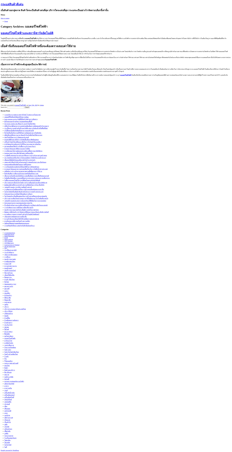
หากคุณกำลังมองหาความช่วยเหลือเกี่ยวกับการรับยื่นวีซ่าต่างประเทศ (26, 169)
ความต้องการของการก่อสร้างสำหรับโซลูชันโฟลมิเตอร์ (21, 214)
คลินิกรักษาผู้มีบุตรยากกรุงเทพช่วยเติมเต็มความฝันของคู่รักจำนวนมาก (26, 126)
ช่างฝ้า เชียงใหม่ (9, 279)
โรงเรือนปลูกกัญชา (10, 438)
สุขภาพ (6, 374)
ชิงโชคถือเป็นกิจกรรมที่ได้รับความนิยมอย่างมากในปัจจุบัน (22, 133)
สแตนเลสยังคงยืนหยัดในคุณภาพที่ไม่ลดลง (17, 164)
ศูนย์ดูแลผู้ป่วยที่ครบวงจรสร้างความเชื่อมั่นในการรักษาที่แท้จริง (24, 185)
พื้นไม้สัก (7, 334)
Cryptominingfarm (9, 233)
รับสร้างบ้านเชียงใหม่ (11, 354)
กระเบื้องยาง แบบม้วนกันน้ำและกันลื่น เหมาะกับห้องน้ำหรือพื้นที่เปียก (26, 128)
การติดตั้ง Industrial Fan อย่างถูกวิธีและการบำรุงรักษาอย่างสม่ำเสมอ (25, 155)
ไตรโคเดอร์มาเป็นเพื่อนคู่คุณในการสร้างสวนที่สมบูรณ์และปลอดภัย (25, 196)
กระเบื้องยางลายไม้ (10, 250)
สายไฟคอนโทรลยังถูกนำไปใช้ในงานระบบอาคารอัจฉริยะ (22, 144)
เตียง (5, 406)
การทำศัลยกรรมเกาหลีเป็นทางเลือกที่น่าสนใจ (18, 207)
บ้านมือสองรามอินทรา (11, 320)
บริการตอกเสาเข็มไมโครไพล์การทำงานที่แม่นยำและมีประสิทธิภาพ (25, 182)
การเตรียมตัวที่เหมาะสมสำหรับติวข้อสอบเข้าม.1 (19, 225)
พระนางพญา (8, 331)
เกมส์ (6, 390)
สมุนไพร (7, 365)
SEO (5, 248)
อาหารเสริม (8, 388)
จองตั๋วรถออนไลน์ (10, 270)
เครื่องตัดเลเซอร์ (9, 395)
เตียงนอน (7, 408)
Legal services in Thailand (11, 245)
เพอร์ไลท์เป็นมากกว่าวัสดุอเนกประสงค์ (16, 137)
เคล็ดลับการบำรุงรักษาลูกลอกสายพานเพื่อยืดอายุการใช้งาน (23, 171)
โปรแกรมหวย (8, 436)
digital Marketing (9, 236)
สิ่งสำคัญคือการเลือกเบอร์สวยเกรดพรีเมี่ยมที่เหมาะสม (21, 173)
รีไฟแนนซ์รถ (8, 361)
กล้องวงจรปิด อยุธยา (10, 254)
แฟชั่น (6, 433)
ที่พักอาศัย (7, 297)
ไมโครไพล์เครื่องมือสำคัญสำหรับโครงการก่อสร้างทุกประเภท (23, 191)
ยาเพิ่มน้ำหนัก (8, 343)
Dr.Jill (6, 238)
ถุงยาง (6, 291)
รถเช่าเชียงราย (9, 345)
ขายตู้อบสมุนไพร (9, 261)
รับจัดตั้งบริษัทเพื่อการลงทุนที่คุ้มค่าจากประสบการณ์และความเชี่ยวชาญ (27, 178)
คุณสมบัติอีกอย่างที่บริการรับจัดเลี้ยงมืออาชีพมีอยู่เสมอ (21, 139)
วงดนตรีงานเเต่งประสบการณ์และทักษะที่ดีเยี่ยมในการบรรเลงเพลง (25, 201)
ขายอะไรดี (7, 264)
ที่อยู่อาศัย (7, 300)
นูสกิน (6, 304)
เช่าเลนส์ (7, 404)
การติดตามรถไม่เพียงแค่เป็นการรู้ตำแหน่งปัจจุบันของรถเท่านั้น (24, 189)
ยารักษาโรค (8, 340)
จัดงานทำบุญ (8, 273)
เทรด (6, 413)
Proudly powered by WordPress (10, 450)
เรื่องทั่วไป (7, 422)
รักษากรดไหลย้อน (10, 347)
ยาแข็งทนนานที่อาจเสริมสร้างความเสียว (17, 221)
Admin (42, 105)
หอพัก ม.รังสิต (8, 377)
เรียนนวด (7, 420)
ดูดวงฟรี (7, 288)
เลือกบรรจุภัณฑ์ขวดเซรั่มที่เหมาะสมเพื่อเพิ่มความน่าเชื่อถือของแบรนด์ (26, 176)
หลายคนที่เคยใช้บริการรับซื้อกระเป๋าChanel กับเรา (20, 146)
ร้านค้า (6, 356)
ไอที (5, 447)
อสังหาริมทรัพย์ (9, 383)
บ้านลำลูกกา (8, 322)
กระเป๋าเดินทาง (9, 252)
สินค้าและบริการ (9, 370)
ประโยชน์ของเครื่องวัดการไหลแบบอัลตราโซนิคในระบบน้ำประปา (25, 158)
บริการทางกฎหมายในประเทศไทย (15, 309)
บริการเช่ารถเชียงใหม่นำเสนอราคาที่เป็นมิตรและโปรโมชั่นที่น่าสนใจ (26, 198)
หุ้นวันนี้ (6, 379)
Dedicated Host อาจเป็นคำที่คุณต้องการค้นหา (18, 194)
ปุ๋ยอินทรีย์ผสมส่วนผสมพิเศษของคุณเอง (16, 223)
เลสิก (6, 424)
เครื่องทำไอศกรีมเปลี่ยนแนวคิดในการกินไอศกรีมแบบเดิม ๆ (23, 142)
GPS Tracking (8, 241)
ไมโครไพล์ (7, 445)
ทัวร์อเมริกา (8, 295)
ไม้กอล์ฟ (7, 442)
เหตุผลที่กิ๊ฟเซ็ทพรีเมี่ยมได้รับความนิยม (16, 117)
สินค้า (6, 368)
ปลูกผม (6, 327)
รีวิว (5, 359)
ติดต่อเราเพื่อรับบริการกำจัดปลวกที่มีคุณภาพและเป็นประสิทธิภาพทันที (26, 212)
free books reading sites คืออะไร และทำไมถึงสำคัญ (19, 124)
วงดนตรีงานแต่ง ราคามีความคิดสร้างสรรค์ (18, 187)
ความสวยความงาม (10, 266)
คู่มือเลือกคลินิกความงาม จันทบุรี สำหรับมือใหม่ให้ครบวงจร (23, 135)
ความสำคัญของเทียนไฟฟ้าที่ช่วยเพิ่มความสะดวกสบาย (21, 219)
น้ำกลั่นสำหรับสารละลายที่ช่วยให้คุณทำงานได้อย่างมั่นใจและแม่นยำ (26, 205)
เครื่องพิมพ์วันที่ (9, 397)
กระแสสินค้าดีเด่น (12, 4)
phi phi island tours (9, 246)
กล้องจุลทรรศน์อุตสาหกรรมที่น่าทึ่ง (15, 216)
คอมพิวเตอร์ (8, 268)
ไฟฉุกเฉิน (7, 440)
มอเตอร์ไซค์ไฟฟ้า (20, 105)
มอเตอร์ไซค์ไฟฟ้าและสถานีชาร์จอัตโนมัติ (27, 33)
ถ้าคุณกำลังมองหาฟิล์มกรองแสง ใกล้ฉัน (17, 148)
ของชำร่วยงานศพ (10, 259)
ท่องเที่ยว (7, 293)
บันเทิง (6, 316)
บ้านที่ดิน (7, 318)
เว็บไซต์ (6, 426)
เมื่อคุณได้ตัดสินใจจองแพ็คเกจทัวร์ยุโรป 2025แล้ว (19, 160)
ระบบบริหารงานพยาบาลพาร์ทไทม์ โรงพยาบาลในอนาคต (22, 115)
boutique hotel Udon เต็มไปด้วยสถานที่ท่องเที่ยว (18, 153)
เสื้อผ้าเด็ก (7, 431)
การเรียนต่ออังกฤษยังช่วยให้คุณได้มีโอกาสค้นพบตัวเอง (21, 167)
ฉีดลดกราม (8, 277)
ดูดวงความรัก (8, 286)
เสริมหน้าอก (8, 429)
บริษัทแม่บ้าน (8, 313)
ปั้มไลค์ (6, 329)
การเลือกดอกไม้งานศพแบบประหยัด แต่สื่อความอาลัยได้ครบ (23, 151)
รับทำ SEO (7, 350)
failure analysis (8, 239)
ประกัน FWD (8, 325)
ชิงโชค (6, 282)
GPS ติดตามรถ (9, 243)
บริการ (6, 307)
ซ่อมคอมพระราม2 (10, 284)
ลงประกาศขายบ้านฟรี (11, 363)
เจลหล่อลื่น (7, 402)
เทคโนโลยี (7, 411)
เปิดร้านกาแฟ (8, 417)
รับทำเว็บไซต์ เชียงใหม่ (11, 352)
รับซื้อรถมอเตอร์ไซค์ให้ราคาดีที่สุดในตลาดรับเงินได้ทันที (22, 180)
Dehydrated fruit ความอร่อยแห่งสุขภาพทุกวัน (18, 203)
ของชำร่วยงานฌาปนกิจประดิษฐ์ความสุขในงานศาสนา (21, 210)
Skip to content (5, 18)
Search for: (4, 107)
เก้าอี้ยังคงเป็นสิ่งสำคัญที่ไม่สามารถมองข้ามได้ (19, 130)
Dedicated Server (9, 234)
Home (6, 21)
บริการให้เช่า (8, 311)
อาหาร (6, 386)
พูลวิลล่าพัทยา (8, 336)
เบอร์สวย (7, 415)
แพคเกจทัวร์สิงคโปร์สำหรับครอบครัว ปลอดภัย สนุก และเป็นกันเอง (25, 162)
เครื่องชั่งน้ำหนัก (9, 393)
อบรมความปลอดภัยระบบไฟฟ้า (14, 381)
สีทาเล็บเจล (8, 372)
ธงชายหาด (7, 302)
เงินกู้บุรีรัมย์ (8, 399)
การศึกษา (7, 257)
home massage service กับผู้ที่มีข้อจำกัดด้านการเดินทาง (21, 119)
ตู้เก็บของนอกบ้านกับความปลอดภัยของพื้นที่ (18, 121)
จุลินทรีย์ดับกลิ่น (9, 275)
